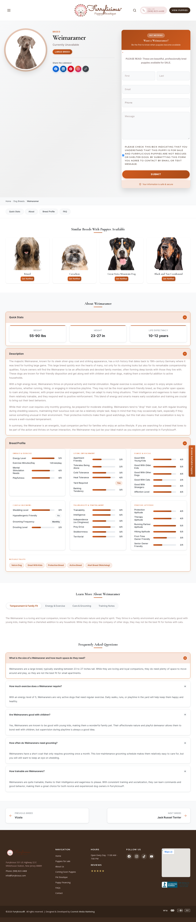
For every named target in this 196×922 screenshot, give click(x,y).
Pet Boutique (61, 877)
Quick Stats (14, 211)
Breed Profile (49, 211)
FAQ (65, 211)
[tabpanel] (98, 620)
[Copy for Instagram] (78, 69)
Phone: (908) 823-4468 (16, 871)
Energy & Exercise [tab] (55, 605)
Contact (59, 893)
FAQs (57, 887)
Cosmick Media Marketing (82, 911)
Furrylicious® (19, 911)
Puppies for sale (62, 861)
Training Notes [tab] (107, 605)
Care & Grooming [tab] (81, 605)
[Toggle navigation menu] (9, 10)
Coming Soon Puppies (65, 871)
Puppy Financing (62, 882)
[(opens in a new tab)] (176, 885)
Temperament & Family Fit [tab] (24, 605)
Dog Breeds (19, 201)
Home (8, 201)
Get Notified (27, 278)
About (31, 211)
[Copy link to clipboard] (86, 69)
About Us (59, 866)
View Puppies (180, 10)
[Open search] (134, 10)
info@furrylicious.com (16, 875)
